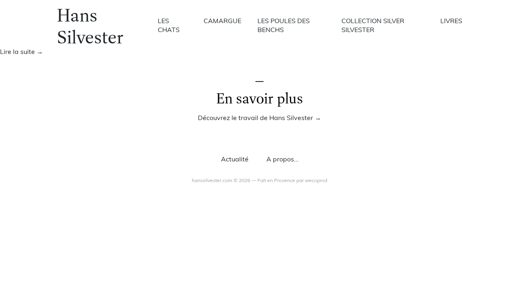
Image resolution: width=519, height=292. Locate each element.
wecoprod (316, 180)
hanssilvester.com (212, 180)
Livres (451, 21)
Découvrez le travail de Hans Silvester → (259, 118)
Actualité (235, 160)
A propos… (282, 160)
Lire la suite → (21, 52)
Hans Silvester (90, 26)
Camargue (222, 21)
